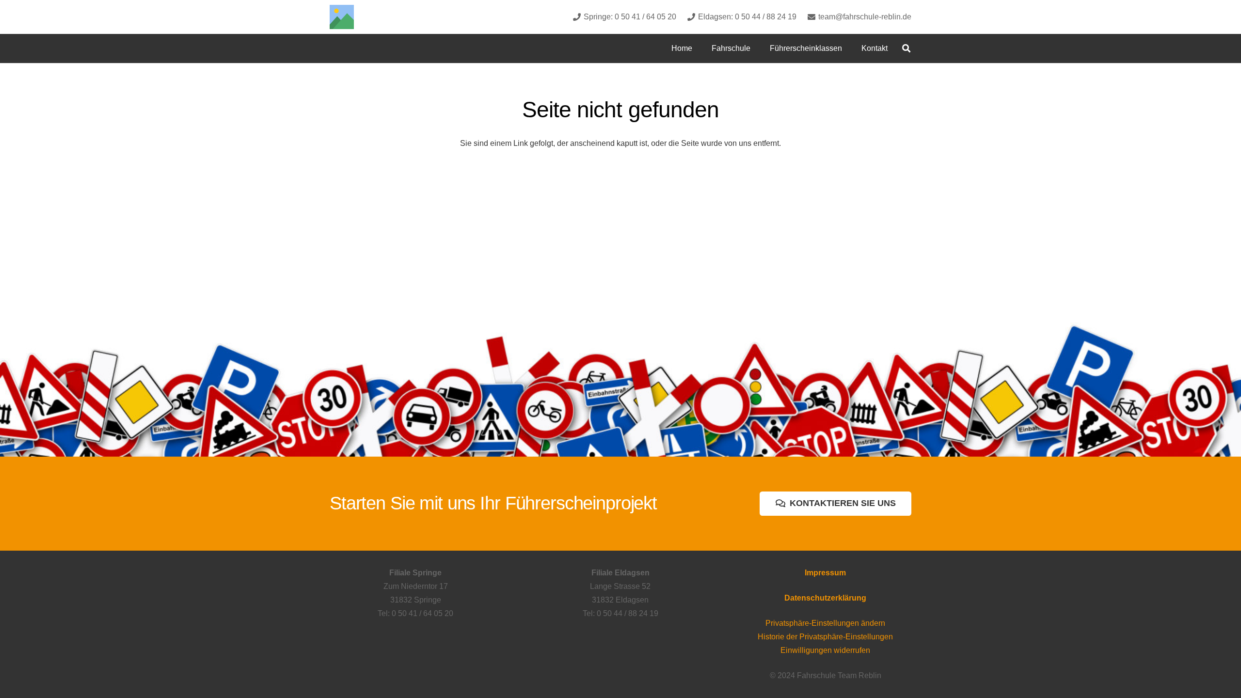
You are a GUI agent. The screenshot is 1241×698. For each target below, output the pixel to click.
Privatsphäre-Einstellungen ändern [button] (825, 623)
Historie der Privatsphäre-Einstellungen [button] (825, 637)
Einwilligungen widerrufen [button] (825, 650)
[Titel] (342, 17)
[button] (757, 48)
